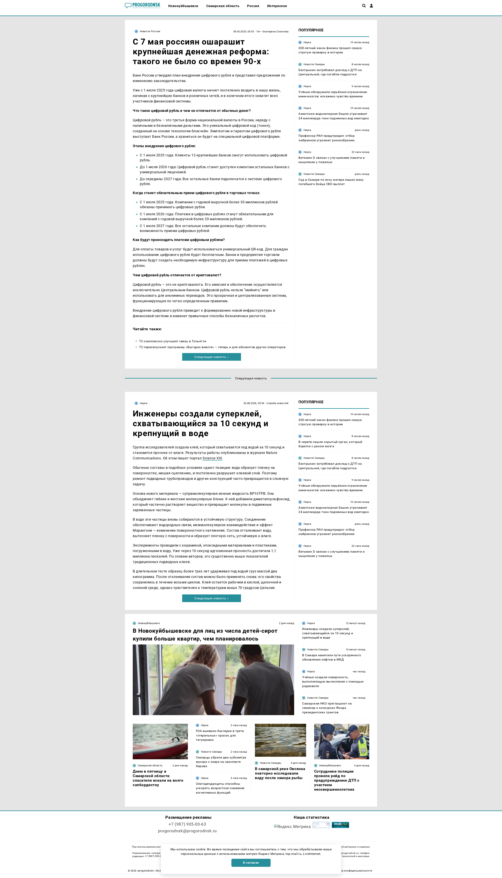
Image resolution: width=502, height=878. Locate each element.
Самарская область (150, 765)
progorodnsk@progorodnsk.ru (187, 831)
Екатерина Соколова (275, 31)
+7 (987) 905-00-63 (187, 824)
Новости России (150, 31)
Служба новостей (277, 403)
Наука (307, 42)
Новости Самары (314, 64)
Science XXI (212, 458)
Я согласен (251, 862)
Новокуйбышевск (149, 623)
